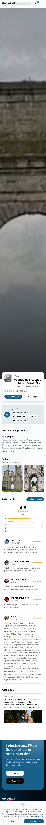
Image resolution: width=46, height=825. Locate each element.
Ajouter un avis (36, 499)
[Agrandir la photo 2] (34, 478)
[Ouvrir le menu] (41, 3)
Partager (34, 397)
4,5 (21, 391)
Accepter (34, 821)
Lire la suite (7, 452)
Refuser (12, 821)
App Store (17, 773)
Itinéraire (15, 397)
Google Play (16, 781)
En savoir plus (37, 816)
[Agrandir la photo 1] (12, 478)
